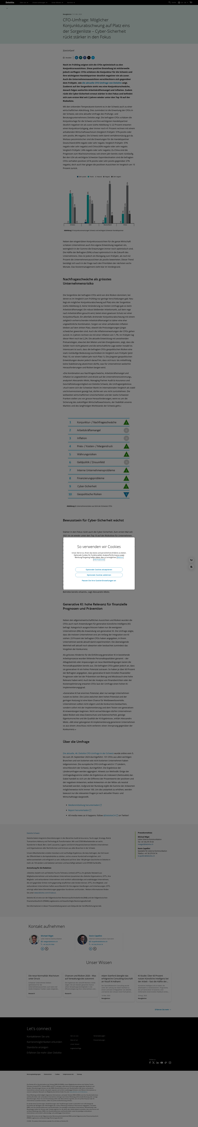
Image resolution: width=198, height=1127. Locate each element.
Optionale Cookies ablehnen (99, 575)
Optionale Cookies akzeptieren (99, 569)
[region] (99, 563)
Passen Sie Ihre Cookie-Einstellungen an (99, 580)
